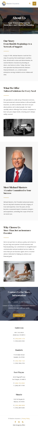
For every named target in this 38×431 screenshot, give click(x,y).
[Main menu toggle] (34, 3)
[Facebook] (15, 422)
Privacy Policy (26, 418)
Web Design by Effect (19, 425)
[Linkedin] (19, 422)
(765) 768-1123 (20, 361)
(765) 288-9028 (20, 405)
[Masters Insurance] (10, 3)
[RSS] (23, 422)
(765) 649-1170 (20, 338)
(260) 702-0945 (20, 383)
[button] (30, 3)
